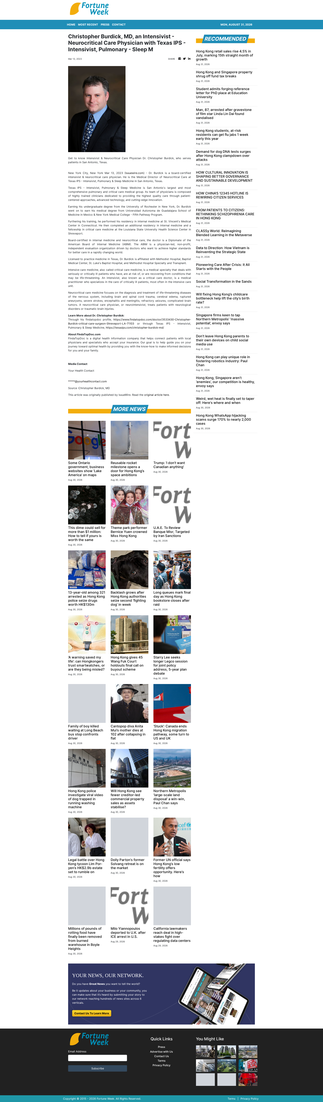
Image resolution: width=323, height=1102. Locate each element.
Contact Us (161, 1056)
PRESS (105, 24)
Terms (162, 1060)
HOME (71, 24)
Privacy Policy (161, 1065)
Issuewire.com (134, 173)
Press (161, 1047)
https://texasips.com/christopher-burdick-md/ (135, 327)
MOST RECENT (88, 24)
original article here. (157, 394)
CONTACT (119, 24)
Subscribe (97, 1068)
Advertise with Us (161, 1051)
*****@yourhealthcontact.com (87, 381)
